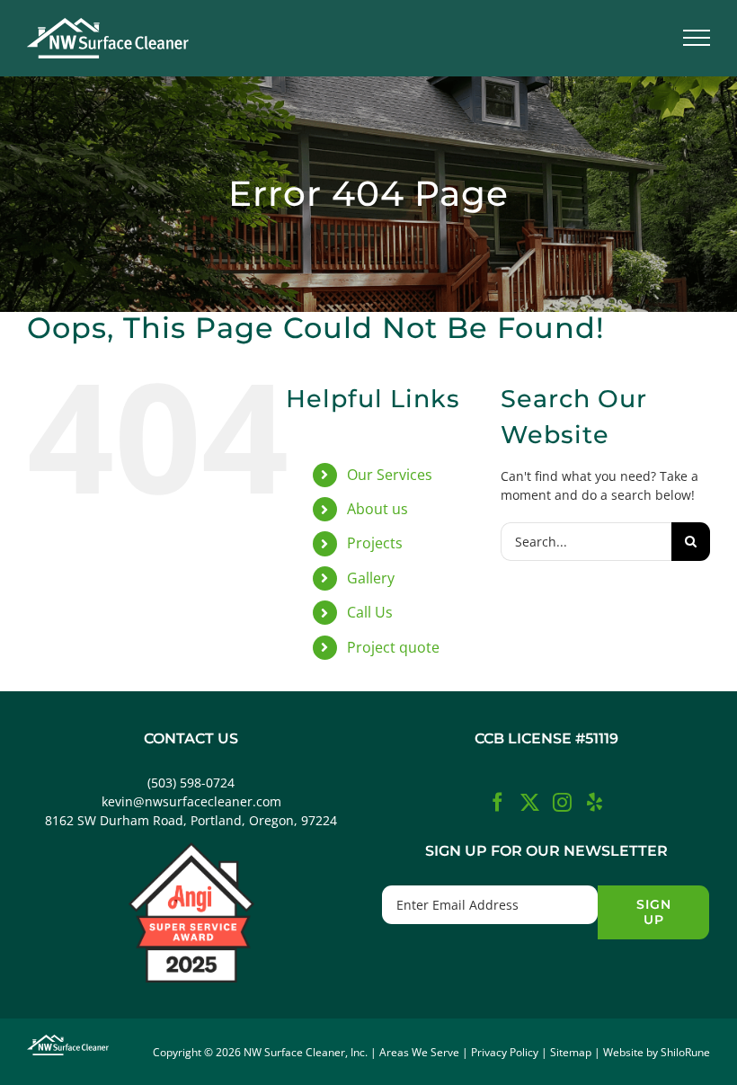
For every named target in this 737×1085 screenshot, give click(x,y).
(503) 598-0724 (191, 782)
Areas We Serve (419, 1052)
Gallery (371, 578)
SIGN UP (653, 912)
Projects (375, 543)
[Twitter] (529, 802)
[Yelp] (594, 802)
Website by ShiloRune (656, 1052)
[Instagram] (562, 802)
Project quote (393, 647)
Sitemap (570, 1052)
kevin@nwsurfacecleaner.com (191, 801)
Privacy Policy (504, 1052)
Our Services (389, 475)
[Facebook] (497, 802)
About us (377, 509)
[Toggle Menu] (697, 38)
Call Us (370, 612)
